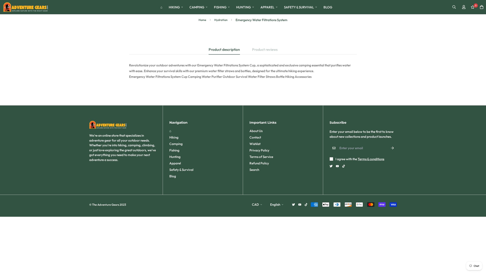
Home (202, 20)
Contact (255, 137)
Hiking (174, 7)
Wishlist (254, 144)
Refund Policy (259, 163)
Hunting (243, 7)
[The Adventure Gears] (26, 7)
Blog (327, 7)
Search (254, 170)
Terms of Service (261, 157)
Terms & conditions (371, 159)
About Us (256, 131)
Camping (196, 7)
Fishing (220, 7)
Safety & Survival (299, 7)
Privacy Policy (259, 150)
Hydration (220, 20)
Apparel (267, 7)
